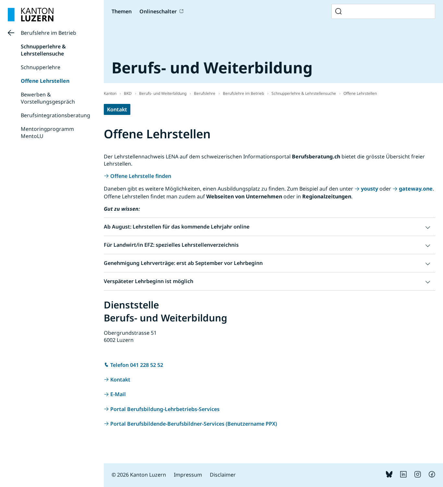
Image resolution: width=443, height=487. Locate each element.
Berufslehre (204, 93)
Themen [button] (122, 11)
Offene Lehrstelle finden (140, 176)
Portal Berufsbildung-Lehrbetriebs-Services (165, 409)
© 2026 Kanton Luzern (139, 474)
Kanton (110, 93)
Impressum (188, 474)
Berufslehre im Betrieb (48, 32)
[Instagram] (417, 475)
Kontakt (117, 109)
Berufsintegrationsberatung (55, 115)
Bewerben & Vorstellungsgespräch (48, 98)
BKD (128, 93)
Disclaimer (223, 474)
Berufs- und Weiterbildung (162, 93)
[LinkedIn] (403, 475)
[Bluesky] (389, 475)
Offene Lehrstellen (45, 80)
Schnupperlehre (40, 67)
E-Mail (118, 394)
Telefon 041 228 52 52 (136, 364)
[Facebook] (432, 475)
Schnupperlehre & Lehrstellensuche (43, 50)
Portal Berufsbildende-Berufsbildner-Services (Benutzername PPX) (193, 423)
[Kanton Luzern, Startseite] (31, 14)
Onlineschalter (158, 11)
